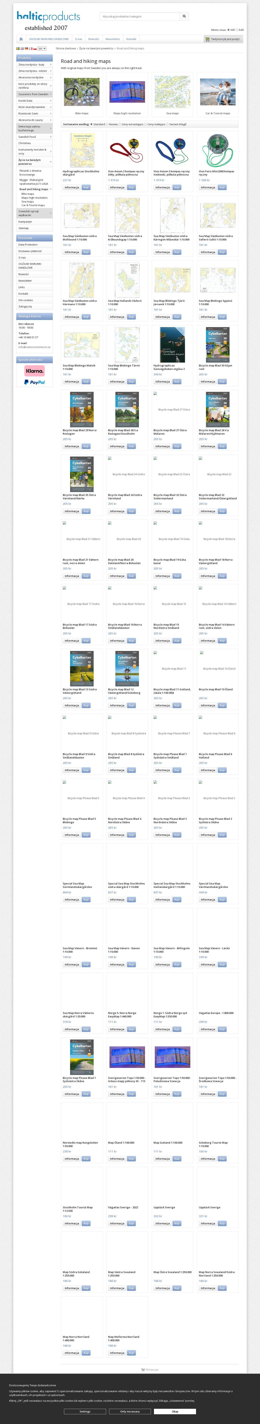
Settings (85, 1411)
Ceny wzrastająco (132, 124)
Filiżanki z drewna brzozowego (30, 172)
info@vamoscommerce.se (34, 347)
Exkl (241, 30)
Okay (175, 1411)
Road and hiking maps (34, 189)
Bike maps (28, 194)
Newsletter (113, 39)
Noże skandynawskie (31, 107)
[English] (23, 48)
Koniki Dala (25, 100)
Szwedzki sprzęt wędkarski (28, 213)
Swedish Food (27, 137)
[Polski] (35, 48)
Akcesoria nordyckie (30, 77)
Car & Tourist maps (33, 205)
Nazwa (113, 124)
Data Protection (28, 244)
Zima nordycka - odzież (32, 71)
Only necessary (130, 1411)
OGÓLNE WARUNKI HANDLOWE (49, 39)
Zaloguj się (25, 306)
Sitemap (23, 228)
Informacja (72, 187)
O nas (78, 39)
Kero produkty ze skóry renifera (32, 85)
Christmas (24, 143)
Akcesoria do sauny (30, 120)
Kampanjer (25, 221)
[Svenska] (18, 48)
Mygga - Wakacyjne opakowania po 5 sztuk (34, 181)
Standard (99, 124)
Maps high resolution (35, 197)
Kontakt (131, 39)
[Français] (31, 48)
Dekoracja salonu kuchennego (29, 128)
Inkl (233, 30)
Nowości (93, 39)
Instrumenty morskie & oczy (32, 151)
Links (21, 287)
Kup (86, 187)
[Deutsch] (27, 48)
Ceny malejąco (156, 124)
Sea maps (28, 201)
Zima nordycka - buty (31, 64)
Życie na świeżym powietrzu (29, 162)
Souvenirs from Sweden (33, 94)
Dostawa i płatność (30, 251)
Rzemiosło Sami (28, 113)
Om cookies (25, 300)
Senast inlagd (177, 124)
